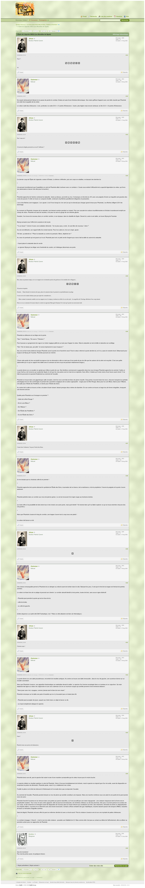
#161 (127, 642)
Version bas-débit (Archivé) (57, 882)
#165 (127, 848)
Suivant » (54, 31)
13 (45, 31)
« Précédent (26, 31)
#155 (127, 276)
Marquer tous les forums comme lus (75, 882)
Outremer (34, 79)
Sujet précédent (23, 865)
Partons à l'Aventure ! (52, 24)
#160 (127, 582)
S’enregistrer (43, 20)
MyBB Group (32, 885)
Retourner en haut (44, 882)
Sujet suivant (34, 865)
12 (42, 31)
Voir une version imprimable (24, 873)
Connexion (34, 20)
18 (49, 31)
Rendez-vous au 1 (21, 24)
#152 (127, 96)
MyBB (20, 885)
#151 (127, 55)
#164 (127, 773)
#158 (127, 475)
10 (37, 31)
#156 (127, 331)
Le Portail (35, 882)
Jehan (31, 38)
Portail (85, 16)
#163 (127, 732)
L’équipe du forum (21, 882)
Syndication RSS (90, 882)
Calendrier (119, 16)
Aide (127, 16)
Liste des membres (106, 16)
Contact (29, 882)
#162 (127, 674)
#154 (127, 175)
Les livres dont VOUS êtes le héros (36, 24)
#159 (127, 549)
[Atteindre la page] (58, 31)
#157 (127, 443)
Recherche (93, 16)
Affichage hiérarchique (120, 34)
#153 (127, 134)
